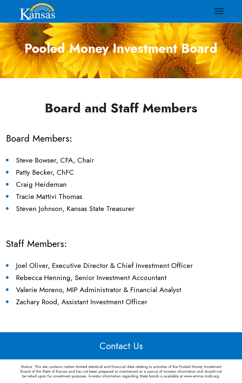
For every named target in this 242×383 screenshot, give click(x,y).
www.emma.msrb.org (201, 376)
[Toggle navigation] (219, 11)
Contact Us (121, 346)
